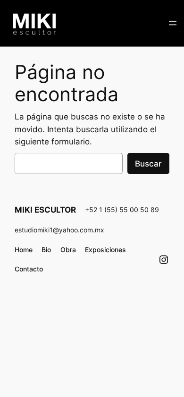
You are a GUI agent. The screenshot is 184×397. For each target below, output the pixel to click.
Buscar (148, 163)
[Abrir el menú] (172, 23)
